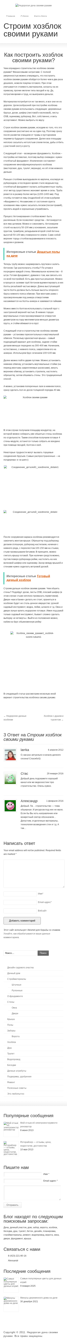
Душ (9, 1048)
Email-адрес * (50, 1181)
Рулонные (17, 990)
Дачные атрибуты (16, 1071)
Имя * (46, 1174)
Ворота (16, 1036)
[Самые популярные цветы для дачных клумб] (11, 1285)
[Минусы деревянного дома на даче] (11, 1304)
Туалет (11, 1053)
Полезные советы (16, 1088)
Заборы (11, 1030)
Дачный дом (13, 973)
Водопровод (13, 1059)
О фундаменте (15, 996)
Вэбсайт (42, 910)
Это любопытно (15, 1094)
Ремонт (11, 1082)
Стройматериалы (16, 979)
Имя (40, 893)
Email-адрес (45, 902)
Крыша (11, 1019)
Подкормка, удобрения (19, 1076)
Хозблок (11, 1042)
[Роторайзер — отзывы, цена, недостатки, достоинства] (11, 1148)
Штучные (16, 984)
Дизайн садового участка (20, 967)
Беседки (11, 1065)
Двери (15, 1013)
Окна (14, 1007)
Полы (10, 1025)
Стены (10, 1002)
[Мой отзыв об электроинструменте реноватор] (11, 1129)
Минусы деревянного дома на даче (39, 1297)
